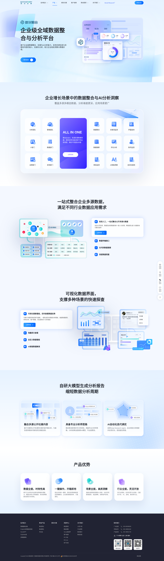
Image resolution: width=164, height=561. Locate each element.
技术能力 (43, 2)
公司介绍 (79, 526)
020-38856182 (127, 529)
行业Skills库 (23, 534)
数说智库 (66, 526)
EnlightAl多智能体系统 (26, 529)
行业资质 (79, 529)
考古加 (41, 532)
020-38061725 (127, 532)
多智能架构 (23, 537)
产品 (53, 2)
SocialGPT (23, 532)
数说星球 (83, 2)
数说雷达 (41, 526)
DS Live (66, 540)
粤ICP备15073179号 (55, 556)
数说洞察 (66, 529)
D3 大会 (66, 537)
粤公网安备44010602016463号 (69, 556)
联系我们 (79, 532)
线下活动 (66, 542)
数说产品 (42, 523)
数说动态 (79, 534)
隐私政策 (139, 556)
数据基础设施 (24, 526)
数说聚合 (41, 529)
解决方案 (64, 2)
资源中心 (66, 523)
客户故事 (74, 2)
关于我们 (95, 2)
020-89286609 (127, 526)
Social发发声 (67, 532)
